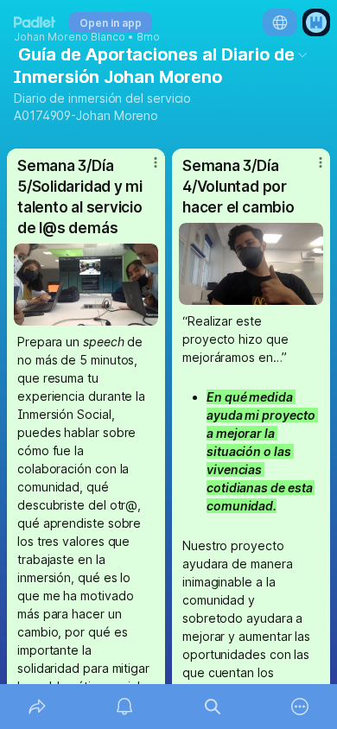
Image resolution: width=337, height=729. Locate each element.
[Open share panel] (37, 706)
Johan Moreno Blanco (69, 37)
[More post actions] (144, 169)
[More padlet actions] (300, 706)
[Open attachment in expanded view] (86, 285)
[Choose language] (280, 22)
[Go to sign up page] (316, 22)
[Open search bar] (212, 707)
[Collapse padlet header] (302, 54)
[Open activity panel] (125, 706)
